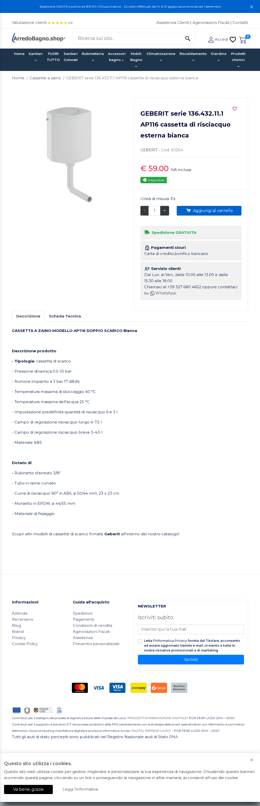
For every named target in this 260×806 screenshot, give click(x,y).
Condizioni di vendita (92, 625)
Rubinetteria (93, 54)
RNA (173, 736)
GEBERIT (149, 149)
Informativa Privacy (171, 641)
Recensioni (22, 619)
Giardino (218, 54)
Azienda (19, 613)
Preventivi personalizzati (96, 643)
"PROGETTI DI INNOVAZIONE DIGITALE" (157, 718)
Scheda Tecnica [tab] (65, 316)
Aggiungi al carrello (212, 210)
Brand (18, 631)
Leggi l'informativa (80, 789)
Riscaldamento (193, 54)
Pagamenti (83, 619)
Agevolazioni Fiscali (210, 22)
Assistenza (83, 637)
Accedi (222, 39)
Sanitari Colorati (71, 57)
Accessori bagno (117, 57)
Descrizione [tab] (28, 316)
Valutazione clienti (29, 22)
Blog (16, 625)
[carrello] (243, 39)
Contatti (240, 22)
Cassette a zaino (45, 77)
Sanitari (36, 54)
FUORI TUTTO (53, 57)
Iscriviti (191, 659)
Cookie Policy (25, 643)
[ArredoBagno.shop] (38, 37)
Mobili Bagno (136, 57)
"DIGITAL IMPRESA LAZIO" (151, 731)
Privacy (19, 637)
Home (19, 54)
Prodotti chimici (238, 57)
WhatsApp (165, 293)
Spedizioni (82, 613)
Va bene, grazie (28, 789)
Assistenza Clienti (173, 22)
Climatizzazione (161, 54)
